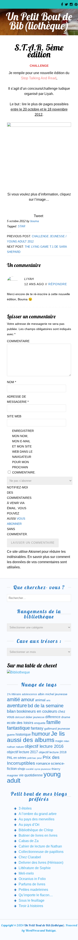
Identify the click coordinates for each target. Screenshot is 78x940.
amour (27, 699)
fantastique (18, 728)
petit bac (31, 758)
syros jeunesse (42, 769)
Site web (14, 416)
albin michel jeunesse (52, 694)
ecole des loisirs (20, 723)
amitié (13, 699)
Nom (11, 382)
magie (59, 741)
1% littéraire (14, 694)
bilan (11, 711)
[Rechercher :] (39, 598)
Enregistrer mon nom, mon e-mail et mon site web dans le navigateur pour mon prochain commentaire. (23, 451)
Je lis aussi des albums (36, 736)
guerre (11, 734)
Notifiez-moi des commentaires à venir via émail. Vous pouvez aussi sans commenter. (18, 511)
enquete (40, 723)
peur (39, 758)
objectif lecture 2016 (44, 746)
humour (41, 734)
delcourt (20, 717)
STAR (21, 226)
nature (20, 746)
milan (66, 741)
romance (43, 763)
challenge (39, 65)
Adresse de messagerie (18, 399)
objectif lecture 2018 (53, 752)
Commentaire (18, 341)
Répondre (57, 284)
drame (65, 717)
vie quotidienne (31, 775)
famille (53, 722)
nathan (11, 746)
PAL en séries (16, 757)
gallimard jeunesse (57, 728)
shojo (21, 769)
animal (40, 700)
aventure (17, 705)
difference (52, 717)
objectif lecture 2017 (22, 752)
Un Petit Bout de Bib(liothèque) (39, 21)
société (30, 769)
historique (23, 734)
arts (48, 700)
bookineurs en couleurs (37, 711)
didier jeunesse (35, 717)
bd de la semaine (45, 705)
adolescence (29, 694)
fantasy (37, 728)
